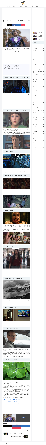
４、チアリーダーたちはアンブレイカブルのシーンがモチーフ (11, 68)
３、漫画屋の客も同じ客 (7, 67)
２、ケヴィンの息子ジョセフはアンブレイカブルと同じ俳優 (11, 66)
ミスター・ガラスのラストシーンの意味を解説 (10, 401)
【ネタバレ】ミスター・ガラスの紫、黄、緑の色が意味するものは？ (13, 399)
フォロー (23, 417)
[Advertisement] (16, 14)
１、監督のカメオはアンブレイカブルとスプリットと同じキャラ (11, 65)
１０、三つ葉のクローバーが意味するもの (9, 73)
